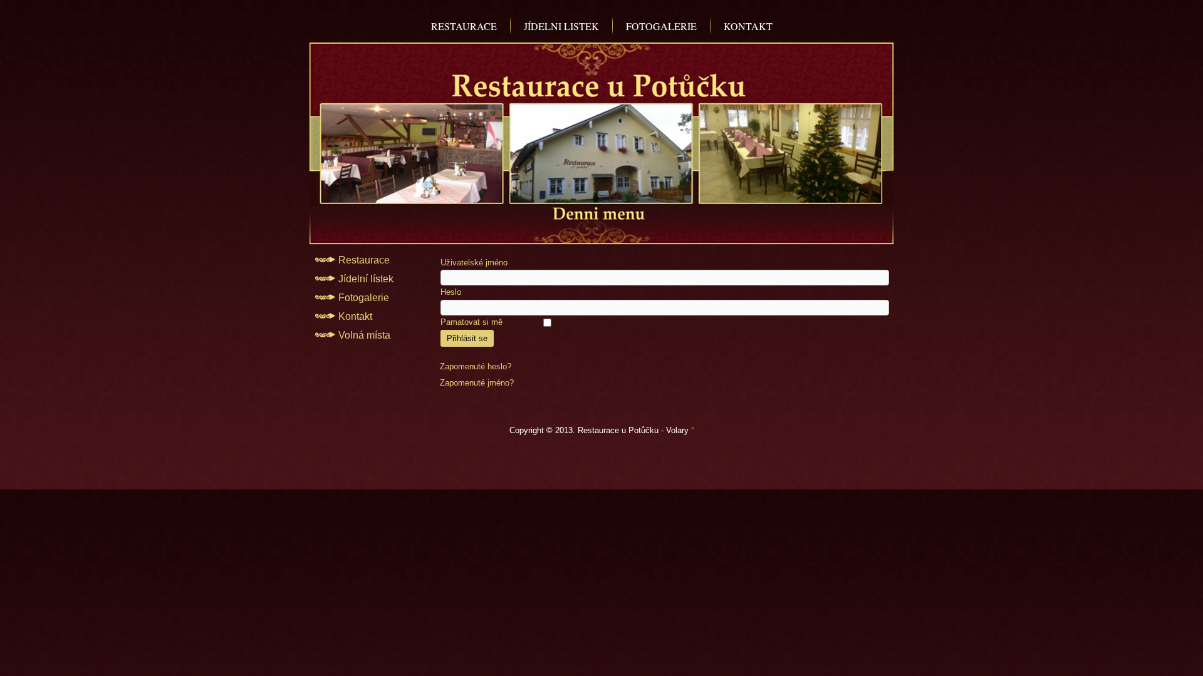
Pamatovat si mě (471, 322)
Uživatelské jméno (474, 262)
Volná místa (364, 335)
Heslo (450, 292)
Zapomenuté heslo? (475, 366)
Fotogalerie (661, 26)
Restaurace (464, 26)
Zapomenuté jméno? (477, 382)
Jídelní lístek (365, 279)
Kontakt (748, 26)
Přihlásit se (467, 338)
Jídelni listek (561, 26)
